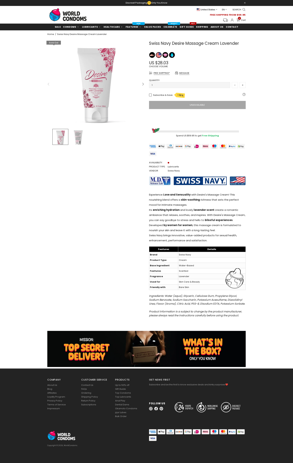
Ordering (86, 392)
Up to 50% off (122, 385)
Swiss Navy (174, 170)
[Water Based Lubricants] (172, 54)
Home (50, 34)
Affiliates (52, 392)
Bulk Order (121, 416)
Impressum (53, 408)
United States (208, 9)
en (223, 9)
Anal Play (120, 400)
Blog (49, 389)
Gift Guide (120, 389)
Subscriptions (88, 404)
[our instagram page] (151, 408)
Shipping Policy (89, 396)
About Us (52, 385)
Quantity (154, 80)
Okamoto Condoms (126, 408)
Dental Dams (122, 404)
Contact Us (87, 385)
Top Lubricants (123, 396)
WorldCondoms (68, 15)
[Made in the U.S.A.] (159, 54)
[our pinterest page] (161, 408)
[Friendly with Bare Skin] (152, 54)
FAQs (84, 389)
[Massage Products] (165, 54)
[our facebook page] (156, 408)
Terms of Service (56, 404)
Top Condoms (123, 392)
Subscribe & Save (168, 95)
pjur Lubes (120, 412)
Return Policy (88, 400)
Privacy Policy (54, 400)
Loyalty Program (56, 396)
